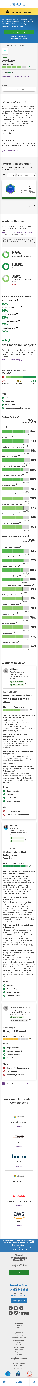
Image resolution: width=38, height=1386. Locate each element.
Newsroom (19, 1329)
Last (26, 1083)
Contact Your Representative (19, 32)
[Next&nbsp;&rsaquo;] (21, 1083)
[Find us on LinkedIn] (10, 1308)
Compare (19, 1126)
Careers (19, 1327)
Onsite (19, 1353)
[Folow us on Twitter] (21, 1308)
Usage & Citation (19, 1332)
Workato (23, 45)
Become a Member (18, 1273)
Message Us (18, 1301)
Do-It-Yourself (19, 1349)
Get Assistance (11, 151)
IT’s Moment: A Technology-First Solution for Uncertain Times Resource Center (19, 1242)
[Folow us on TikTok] (16, 1313)
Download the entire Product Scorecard (17, 233)
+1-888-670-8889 (19, 1290)
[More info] (17, 300)
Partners (19, 1342)
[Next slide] (34, 205)
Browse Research (19, 1360)
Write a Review (23, 77)
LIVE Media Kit (19, 1344)
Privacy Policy (19, 1335)
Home (4, 45)
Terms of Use (19, 1334)
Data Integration (12, 45)
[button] (19, 1382)
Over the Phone (19, 1351)
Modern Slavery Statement (19, 1337)
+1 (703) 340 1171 (21, 1249)
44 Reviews (6, 77)
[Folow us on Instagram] (10, 1313)
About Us (19, 1325)
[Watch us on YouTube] (16, 1308)
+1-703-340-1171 (19, 1295)
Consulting (19, 1354)
